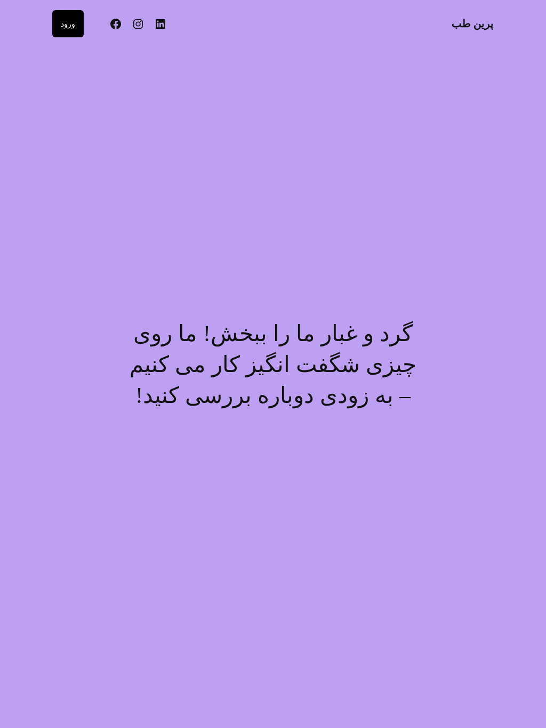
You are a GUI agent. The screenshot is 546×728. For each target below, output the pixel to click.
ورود (68, 23)
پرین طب (473, 23)
